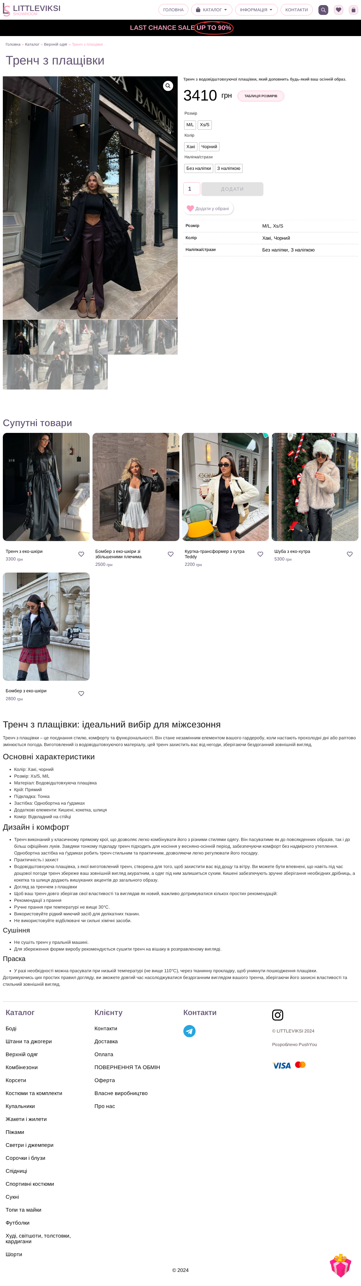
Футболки (18, 1223)
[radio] (190, 125)
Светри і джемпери (30, 1145)
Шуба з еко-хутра (292, 551)
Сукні (12, 1197)
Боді (11, 1028)
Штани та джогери (29, 1041)
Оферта (104, 1080)
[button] (168, 86)
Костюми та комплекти (34, 1093)
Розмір (190, 113)
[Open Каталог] (225, 10)
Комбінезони (22, 1067)
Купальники (20, 1106)
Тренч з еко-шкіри (24, 551)
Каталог (32, 44)
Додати (232, 189)
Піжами (15, 1132)
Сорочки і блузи (25, 1158)
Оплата (103, 1054)
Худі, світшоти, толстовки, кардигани (38, 1238)
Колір (189, 135)
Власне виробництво (121, 1093)
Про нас (104, 1106)
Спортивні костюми (30, 1184)
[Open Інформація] (271, 10)
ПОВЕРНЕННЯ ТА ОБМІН (127, 1067)
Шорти (14, 1254)
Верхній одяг (55, 44)
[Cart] (353, 10)
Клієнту (108, 1012)
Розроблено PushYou (294, 1044)
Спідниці (16, 1171)
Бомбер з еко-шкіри (26, 690)
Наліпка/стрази (198, 157)
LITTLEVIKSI (37, 8)
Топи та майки (23, 1210)
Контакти (105, 1028)
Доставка (106, 1041)
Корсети (16, 1080)
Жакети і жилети (26, 1119)
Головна (13, 44)
